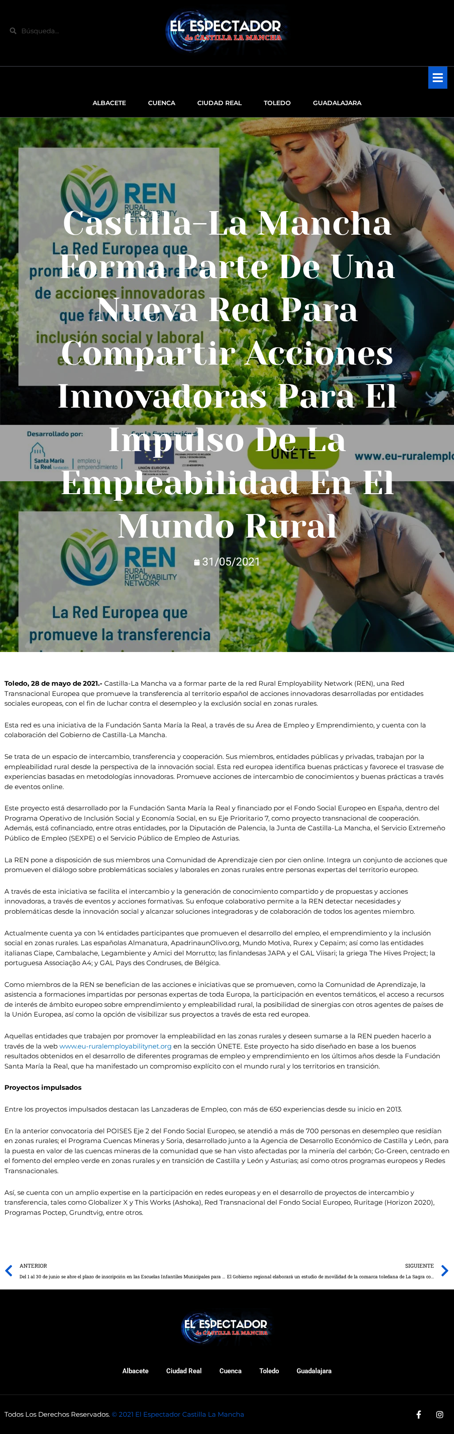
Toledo (269, 1371)
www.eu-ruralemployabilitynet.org (115, 1046)
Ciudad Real (184, 1371)
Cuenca (230, 1371)
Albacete (135, 1371)
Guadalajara (314, 1371)
